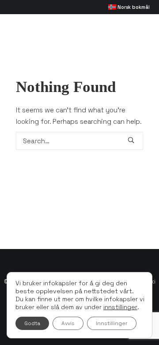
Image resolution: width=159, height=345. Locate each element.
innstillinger (120, 307)
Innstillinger (112, 323)
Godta (32, 323)
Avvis (68, 323)
